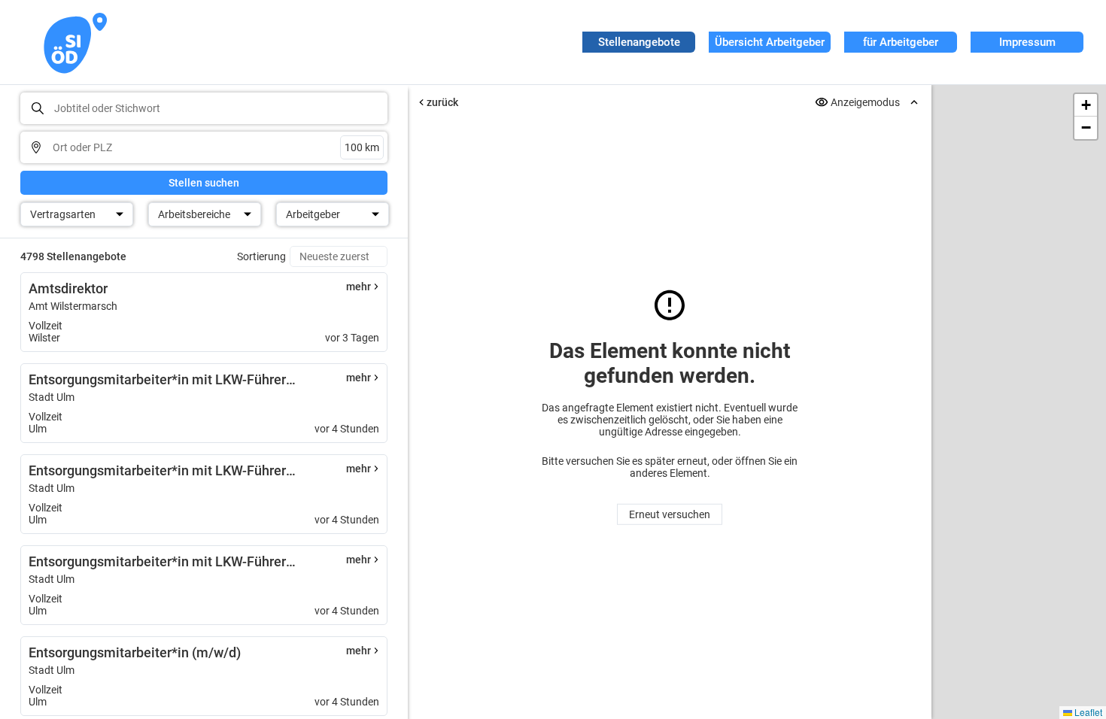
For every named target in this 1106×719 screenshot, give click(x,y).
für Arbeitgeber (900, 42)
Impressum (1027, 42)
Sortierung (261, 256)
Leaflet (1087, 711)
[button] (1085, 105)
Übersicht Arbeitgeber (770, 42)
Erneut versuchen (669, 514)
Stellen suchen (204, 183)
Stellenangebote (639, 42)
